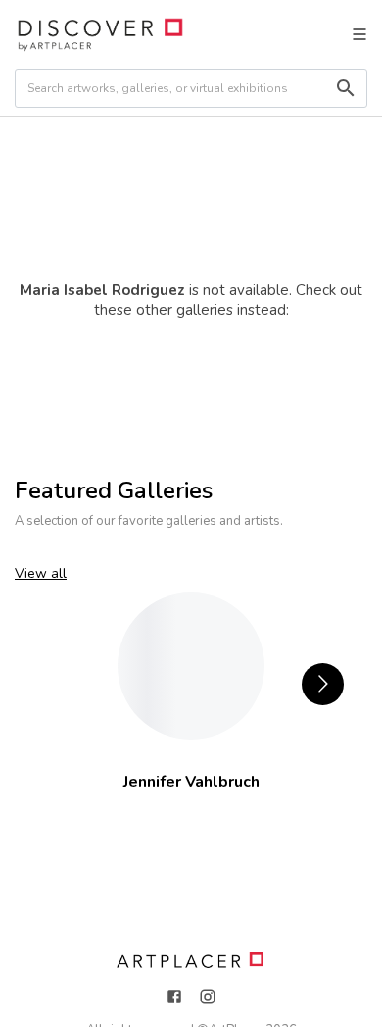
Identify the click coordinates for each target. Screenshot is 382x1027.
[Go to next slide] (323, 684)
